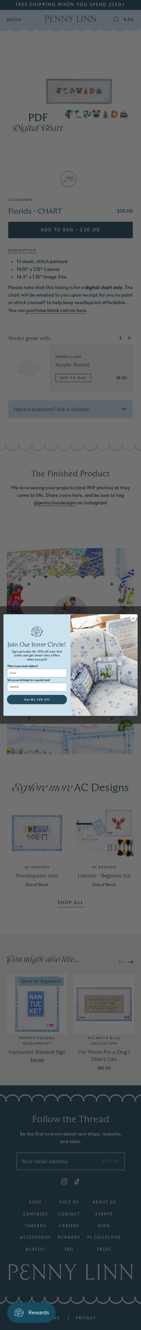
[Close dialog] (133, 618)
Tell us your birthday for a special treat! (28, 680)
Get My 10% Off (37, 699)
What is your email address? (22, 666)
